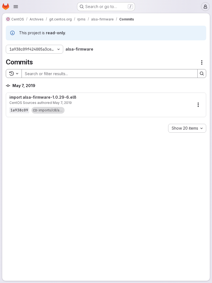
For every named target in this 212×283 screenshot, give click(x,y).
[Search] (201, 73)
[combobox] (187, 128)
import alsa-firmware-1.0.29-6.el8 (42, 97)
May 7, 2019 (62, 103)
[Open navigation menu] (15, 6)
